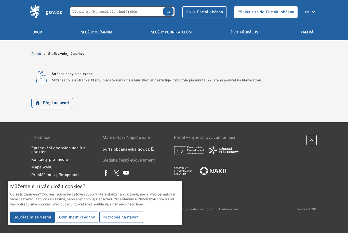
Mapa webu (41, 167)
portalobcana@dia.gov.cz (126, 149)
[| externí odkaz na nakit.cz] (213, 170)
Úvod (37, 32)
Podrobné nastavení (121, 217)
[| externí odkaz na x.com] (116, 172)
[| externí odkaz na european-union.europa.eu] (189, 150)
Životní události (245, 32)
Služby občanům (96, 32)
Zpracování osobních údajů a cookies (58, 150)
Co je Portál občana (204, 12)
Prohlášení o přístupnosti (55, 175)
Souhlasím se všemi (32, 217)
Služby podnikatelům (171, 32)
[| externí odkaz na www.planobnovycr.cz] (223, 150)
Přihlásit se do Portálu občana (266, 12)
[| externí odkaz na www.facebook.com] (106, 172)
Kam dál (307, 32)
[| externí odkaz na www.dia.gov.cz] (183, 170)
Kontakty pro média (49, 159)
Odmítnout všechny (77, 217)
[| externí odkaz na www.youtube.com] (126, 172)
